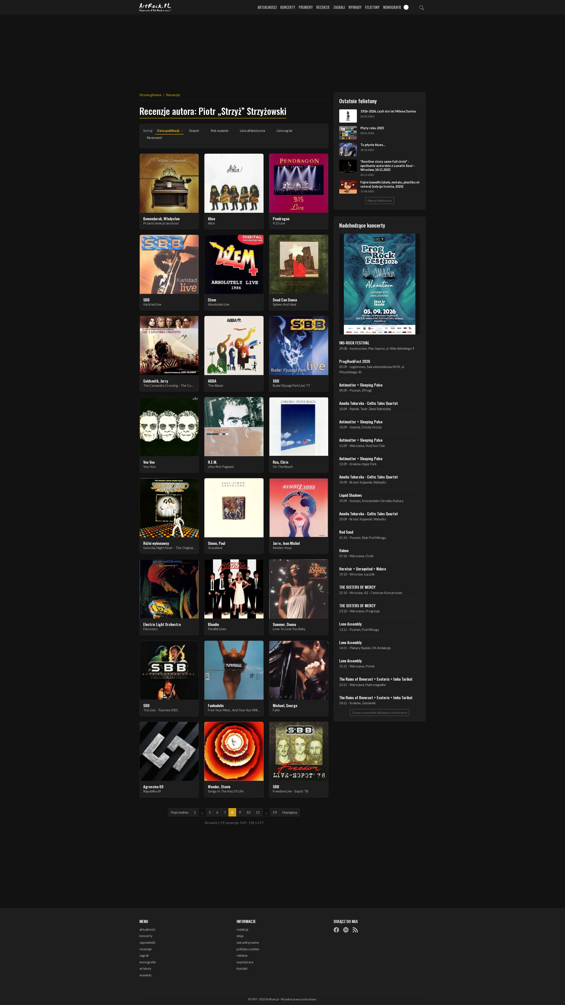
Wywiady (355, 7)
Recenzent (154, 138)
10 (248, 812)
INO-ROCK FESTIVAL (354, 343)
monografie (147, 962)
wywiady (145, 975)
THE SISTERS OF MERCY (357, 587)
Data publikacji (168, 131)
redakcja (242, 929)
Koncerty (287, 7)
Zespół (194, 131)
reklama (242, 955)
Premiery (306, 7)
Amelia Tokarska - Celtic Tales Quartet (368, 403)
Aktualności (267, 7)
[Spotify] (345, 929)
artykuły (145, 968)
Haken (343, 550)
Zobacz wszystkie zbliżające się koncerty (379, 712)
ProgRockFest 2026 (354, 361)
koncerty (145, 936)
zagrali (144, 955)
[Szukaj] (422, 7)
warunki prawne (248, 942)
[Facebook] (336, 929)
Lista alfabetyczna (252, 131)
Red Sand (346, 532)
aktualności (147, 929)
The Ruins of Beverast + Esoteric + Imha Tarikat (375, 679)
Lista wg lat (284, 131)
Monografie (392, 7)
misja (240, 936)
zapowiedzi (147, 942)
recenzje (145, 949)
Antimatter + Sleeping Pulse (360, 385)
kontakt (242, 968)
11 (258, 812)
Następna (289, 812)
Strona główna (150, 95)
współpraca (245, 962)
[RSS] (355, 929)
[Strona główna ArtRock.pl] (155, 7)
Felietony (372, 7)
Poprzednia (179, 812)
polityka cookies (248, 949)
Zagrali (339, 7)
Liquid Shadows (350, 495)
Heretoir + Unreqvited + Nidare (362, 569)
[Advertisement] (282, 51)
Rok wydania (219, 131)
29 (275, 812)
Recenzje (323, 7)
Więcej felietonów (379, 200)
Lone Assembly (350, 624)
